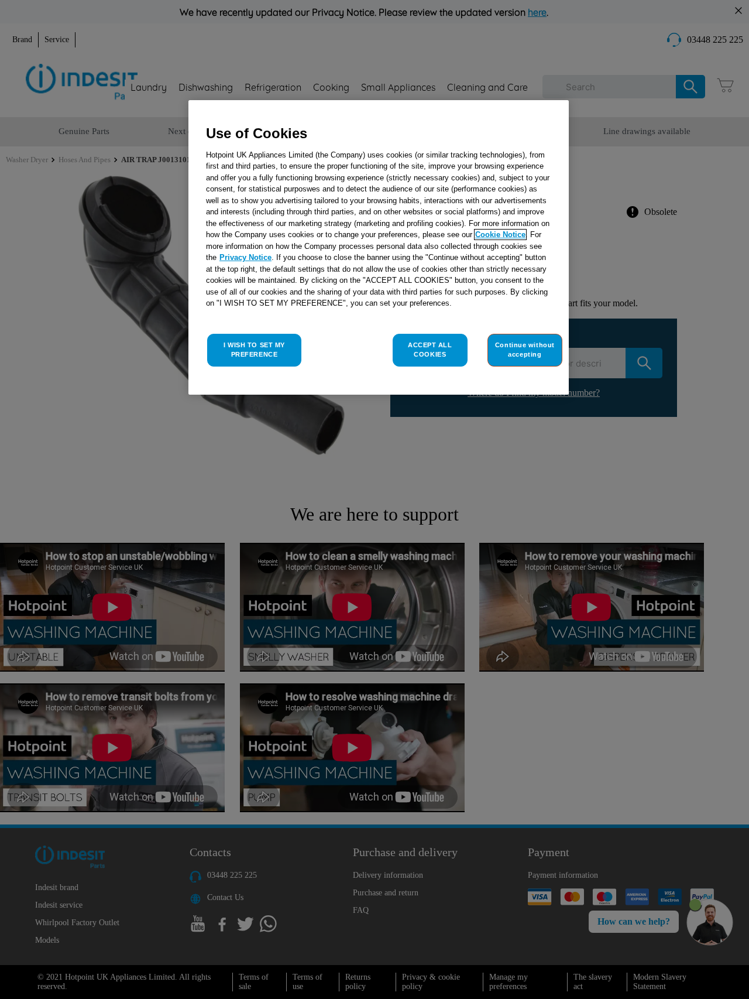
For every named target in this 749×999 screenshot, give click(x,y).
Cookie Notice (500, 234)
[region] (378, 247)
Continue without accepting (525, 349)
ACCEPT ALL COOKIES (430, 349)
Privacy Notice (245, 257)
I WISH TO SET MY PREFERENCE (254, 349)
